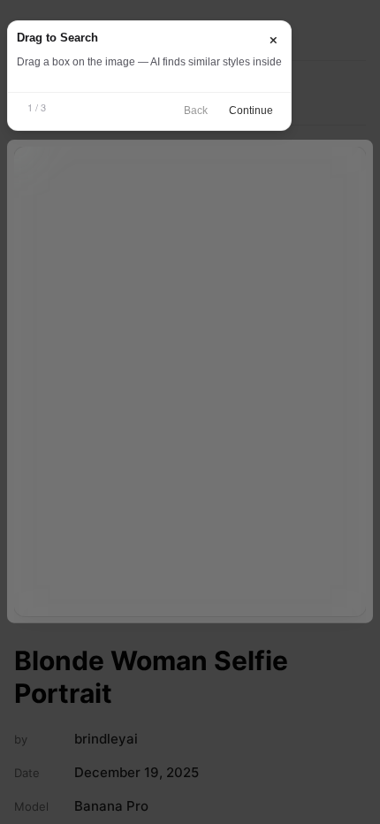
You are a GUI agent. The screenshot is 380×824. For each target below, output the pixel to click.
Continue (251, 110)
